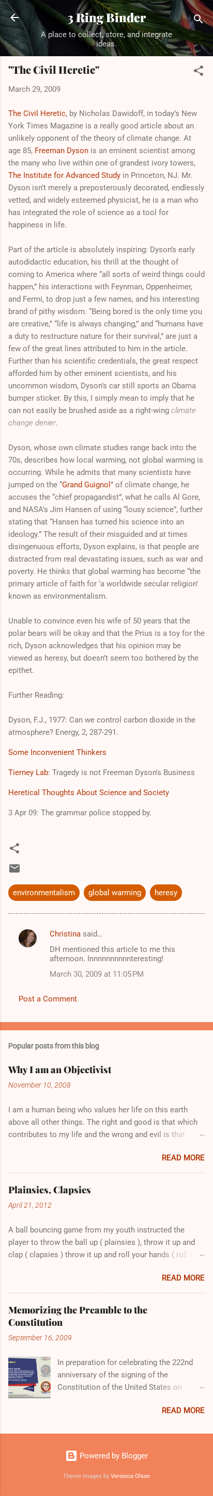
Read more (183, 1157)
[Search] (198, 21)
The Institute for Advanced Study (64, 175)
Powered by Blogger (113, 1455)
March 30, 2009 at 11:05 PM (97, 974)
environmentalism (44, 892)
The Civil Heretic (37, 113)
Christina (65, 934)
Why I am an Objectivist (59, 1069)
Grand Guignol (86, 484)
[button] (198, 72)
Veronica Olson (130, 1476)
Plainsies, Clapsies (49, 1189)
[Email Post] (14, 872)
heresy (166, 892)
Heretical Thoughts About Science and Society (88, 792)
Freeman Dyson (61, 150)
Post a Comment (48, 999)
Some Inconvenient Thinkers (57, 752)
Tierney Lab (28, 772)
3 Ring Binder (106, 17)
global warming (114, 892)
